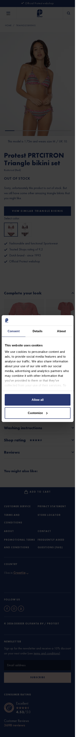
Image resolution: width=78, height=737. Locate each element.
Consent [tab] (14, 331)
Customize (35, 413)
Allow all (38, 399)
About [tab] (61, 331)
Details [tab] (37, 331)
